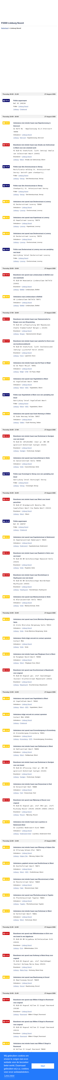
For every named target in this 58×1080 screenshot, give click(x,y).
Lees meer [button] (9, 1075)
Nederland (4, 28)
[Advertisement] (29, 61)
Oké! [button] (43, 1066)
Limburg (16, 109)
